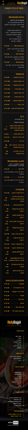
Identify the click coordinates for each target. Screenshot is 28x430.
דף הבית (19, 11)
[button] (3, 4)
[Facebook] (3, 1)
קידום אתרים (10, 425)
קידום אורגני (16, 425)
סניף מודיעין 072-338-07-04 (11, 3)
